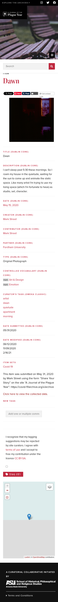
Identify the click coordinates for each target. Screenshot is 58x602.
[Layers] (49, 486)
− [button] (7, 490)
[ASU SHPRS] (31, 586)
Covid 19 (8, 366)
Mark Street (10, 219)
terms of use (13, 449)
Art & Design (16, 279)
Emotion (14, 284)
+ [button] (7, 486)
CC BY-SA (20, 458)
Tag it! (15, 474)
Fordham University (14, 247)
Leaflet (27, 557)
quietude (8, 307)
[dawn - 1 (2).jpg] (31, 100)
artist (6, 298)
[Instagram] (42, 2)
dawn (6, 303)
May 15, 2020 (10, 205)
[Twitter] (48, 2)
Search (52, 66)
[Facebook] (53, 2)
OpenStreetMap (39, 557)
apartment (9, 312)
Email (34, 93)
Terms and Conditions (20, 595)
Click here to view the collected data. (25, 394)
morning (8, 316)
